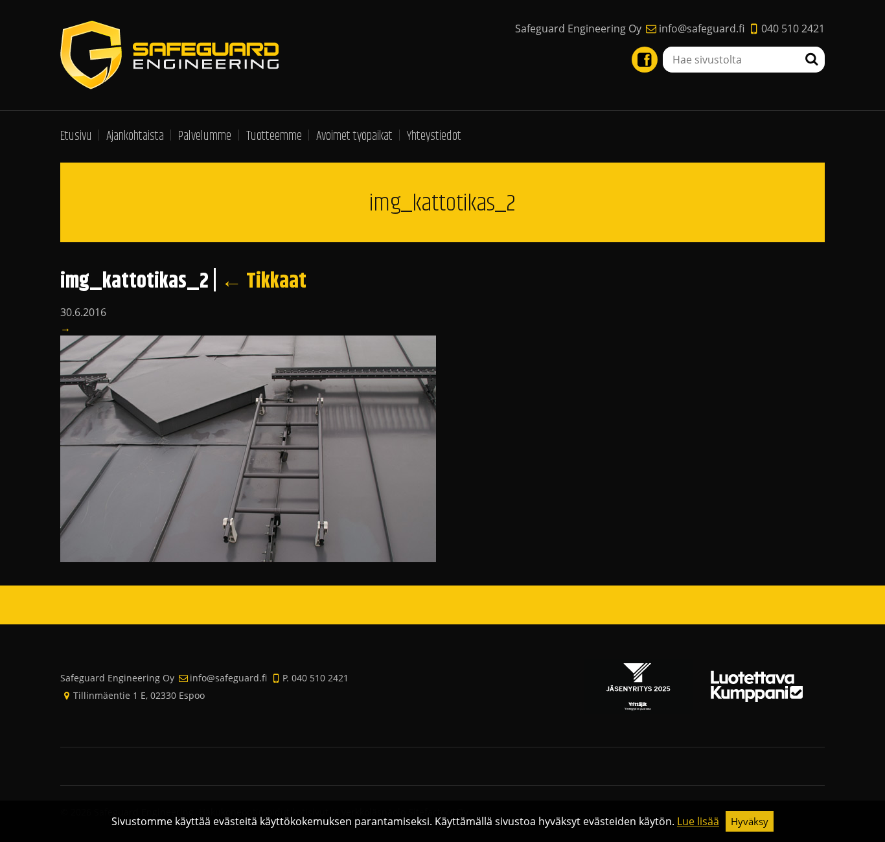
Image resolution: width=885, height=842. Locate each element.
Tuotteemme (274, 136)
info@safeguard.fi (701, 28)
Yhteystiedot (434, 136)
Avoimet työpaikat (354, 136)
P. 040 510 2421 (315, 678)
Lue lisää (698, 821)
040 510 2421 (793, 28)
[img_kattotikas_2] (248, 448)
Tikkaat (263, 281)
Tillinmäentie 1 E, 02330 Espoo (139, 695)
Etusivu (76, 136)
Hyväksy (749, 821)
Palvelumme (204, 136)
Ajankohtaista (135, 136)
